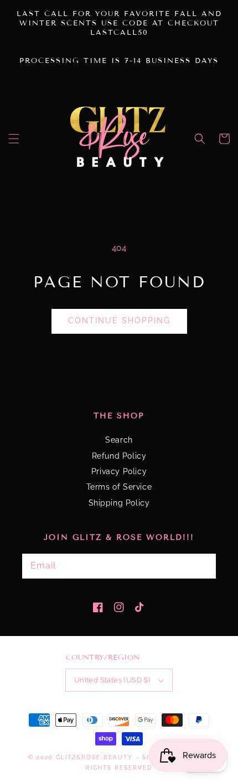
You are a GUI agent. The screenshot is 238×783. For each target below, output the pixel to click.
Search (119, 439)
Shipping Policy (119, 502)
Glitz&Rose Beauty (94, 757)
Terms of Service (119, 486)
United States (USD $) (112, 680)
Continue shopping (119, 320)
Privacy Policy (119, 471)
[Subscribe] (188, 566)
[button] (14, 139)
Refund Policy (119, 455)
